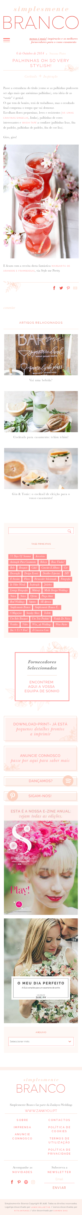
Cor (66, 567)
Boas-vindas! (57, 562)
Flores (27, 578)
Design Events (31, 573)
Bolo (12, 567)
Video (25, 624)
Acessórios (40, 556)
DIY (67, 573)
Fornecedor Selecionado (45, 578)
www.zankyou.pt (41, 1111)
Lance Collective (40, 1207)
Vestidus (14, 624)
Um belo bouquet (19, 618)
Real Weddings (17, 601)
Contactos (59, 1120)
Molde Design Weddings (56, 590)
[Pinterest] (19, 1181)
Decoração (15, 573)
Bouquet (23, 567)
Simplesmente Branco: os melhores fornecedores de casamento (41, 17)
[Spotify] (26, 1181)
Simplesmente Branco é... (47, 607)
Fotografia (65, 578)
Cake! (34, 567)
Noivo (23, 596)
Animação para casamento (23, 562)
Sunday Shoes (32, 613)
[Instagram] (33, 1181)
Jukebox (48, 584)
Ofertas (33, 596)
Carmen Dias (60, 1211)
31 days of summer (20, 556)
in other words (17, 584)
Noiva (13, 596)
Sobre (22, 1120)
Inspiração (50, 76)
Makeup (36, 590)
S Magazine (16, 613)
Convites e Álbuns (50, 567)
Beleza (43, 562)
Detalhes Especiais (51, 573)
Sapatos (32, 601)
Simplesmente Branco (20, 607)
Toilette (47, 613)
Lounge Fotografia (19, 590)
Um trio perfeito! (40, 618)
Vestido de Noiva (62, 618)
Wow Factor (61, 624)
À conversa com (40, 630)
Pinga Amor (47, 596)
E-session (15, 578)
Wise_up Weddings (41, 624)
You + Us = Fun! (19, 630)
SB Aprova (45, 601)
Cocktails (30, 76)
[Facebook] (12, 1181)
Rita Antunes (22, 1211)
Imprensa (22, 1127)
